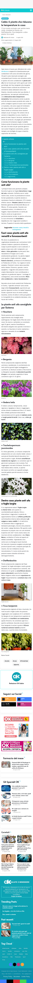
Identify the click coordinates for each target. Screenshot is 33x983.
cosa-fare (24, 951)
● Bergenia (10, 160)
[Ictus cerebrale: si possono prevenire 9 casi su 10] (6, 788)
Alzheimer (14, 948)
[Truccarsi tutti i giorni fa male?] (6, 926)
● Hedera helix (12, 163)
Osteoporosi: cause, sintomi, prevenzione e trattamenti (20, 802)
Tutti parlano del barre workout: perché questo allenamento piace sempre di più (7, 847)
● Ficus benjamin (12, 174)
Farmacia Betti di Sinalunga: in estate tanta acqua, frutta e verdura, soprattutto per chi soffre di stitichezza (21, 765)
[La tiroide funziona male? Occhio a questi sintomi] (6, 818)
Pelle (11, 957)
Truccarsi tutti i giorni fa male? (21, 924)
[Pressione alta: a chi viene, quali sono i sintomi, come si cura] (6, 796)
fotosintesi (24, 661)
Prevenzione (18, 957)
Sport (24, 957)
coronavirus (17, 951)
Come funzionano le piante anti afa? (15, 145)
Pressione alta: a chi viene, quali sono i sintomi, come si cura (21, 794)
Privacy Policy (7, 976)
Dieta (26, 954)
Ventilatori (4, 71)
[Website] (16, 686)
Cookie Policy (25, 976)
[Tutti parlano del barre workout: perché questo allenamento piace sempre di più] (8, 839)
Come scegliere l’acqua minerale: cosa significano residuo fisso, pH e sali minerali (24, 847)
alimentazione (5, 948)
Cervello (10, 951)
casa (15, 661)
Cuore (15, 954)
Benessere (8, 14)
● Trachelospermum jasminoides (17, 165)
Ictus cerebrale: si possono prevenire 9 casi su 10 (19, 787)
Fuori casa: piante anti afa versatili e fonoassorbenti (16, 150)
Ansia (20, 948)
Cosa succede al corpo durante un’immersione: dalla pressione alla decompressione (23, 866)
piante (17, 664)
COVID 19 (9, 954)
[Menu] (31, 11)
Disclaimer (16, 976)
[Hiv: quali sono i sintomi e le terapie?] (6, 811)
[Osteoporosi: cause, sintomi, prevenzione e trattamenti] (6, 803)
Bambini (26, 948)
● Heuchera (11, 158)
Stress (3, 959)
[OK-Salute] (5, 10)
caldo (7, 661)
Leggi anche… (11, 176)
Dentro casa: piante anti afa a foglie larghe (15, 168)
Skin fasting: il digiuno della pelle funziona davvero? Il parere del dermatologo (7, 866)
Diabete (21, 954)
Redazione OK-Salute (9, 37)
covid (3, 954)
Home (3, 14)
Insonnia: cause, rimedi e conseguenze (20, 228)
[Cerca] (28, 11)
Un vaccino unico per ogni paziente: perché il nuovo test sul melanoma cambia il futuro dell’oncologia (21, 934)
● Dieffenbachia (12, 172)
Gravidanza (5, 957)
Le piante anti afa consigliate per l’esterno (16, 155)
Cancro (4, 951)
